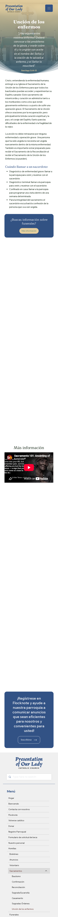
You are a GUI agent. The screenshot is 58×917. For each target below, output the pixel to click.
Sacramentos (16, 871)
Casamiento (17, 898)
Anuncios (14, 860)
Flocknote (13, 815)
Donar (11, 826)
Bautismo (16, 876)
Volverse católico (16, 820)
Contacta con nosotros (19, 809)
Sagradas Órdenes (21, 903)
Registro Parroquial (17, 832)
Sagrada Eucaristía (20, 893)
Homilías (12, 848)
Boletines (14, 854)
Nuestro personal (16, 843)
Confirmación (18, 882)
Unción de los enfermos (23, 909)
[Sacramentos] (46, 871)
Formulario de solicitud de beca (22, 837)
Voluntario (14, 865)
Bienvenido (13, 804)
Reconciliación (18, 887)
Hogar (11, 798)
